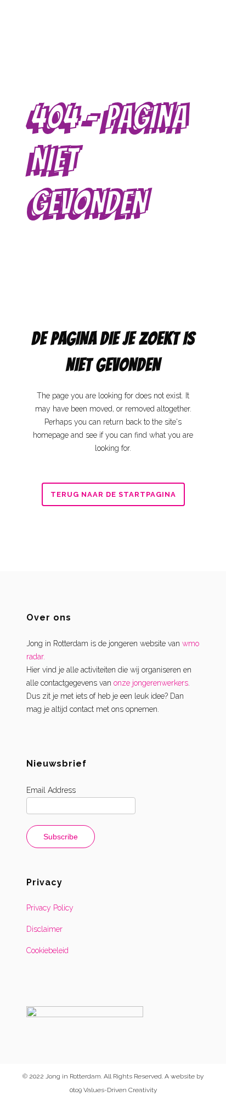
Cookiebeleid (47, 950)
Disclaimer (44, 929)
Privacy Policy (50, 907)
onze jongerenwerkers (151, 682)
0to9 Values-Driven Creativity (113, 1090)
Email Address (51, 790)
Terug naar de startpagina (113, 494)
